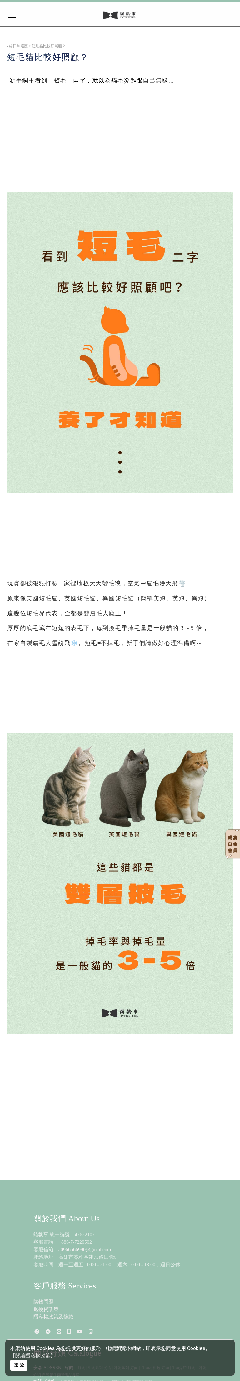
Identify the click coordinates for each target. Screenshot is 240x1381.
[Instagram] (91, 1331)
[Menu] (59, 15)
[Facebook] (36, 1331)
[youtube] (79, 1331)
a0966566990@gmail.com (84, 1249)
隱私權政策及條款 (53, 1316)
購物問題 (43, 1301)
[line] (59, 1331)
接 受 (19, 1365)
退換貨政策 (45, 1309)
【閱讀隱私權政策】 (32, 1356)
